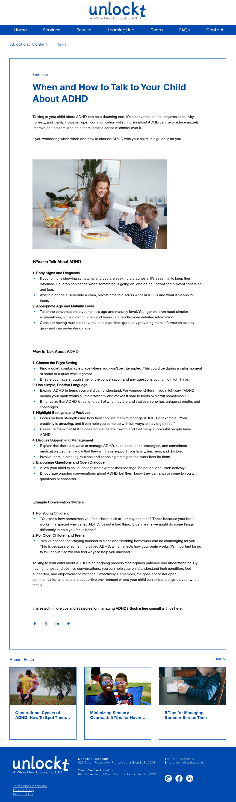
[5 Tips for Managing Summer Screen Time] (192, 686)
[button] (51, 30)
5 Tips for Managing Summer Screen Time (186, 715)
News (61, 44)
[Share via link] (68, 623)
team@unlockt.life (189, 762)
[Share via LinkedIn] (57, 623)
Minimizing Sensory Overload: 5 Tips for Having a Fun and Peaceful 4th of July (117, 715)
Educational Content (28, 44)
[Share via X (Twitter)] (46, 623)
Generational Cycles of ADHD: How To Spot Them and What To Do (40, 715)
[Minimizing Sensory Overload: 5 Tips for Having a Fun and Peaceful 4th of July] (118, 686)
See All (221, 659)
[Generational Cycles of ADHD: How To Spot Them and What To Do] (43, 686)
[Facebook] (179, 778)
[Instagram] (168, 778)
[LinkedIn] (189, 778)
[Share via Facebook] (34, 623)
